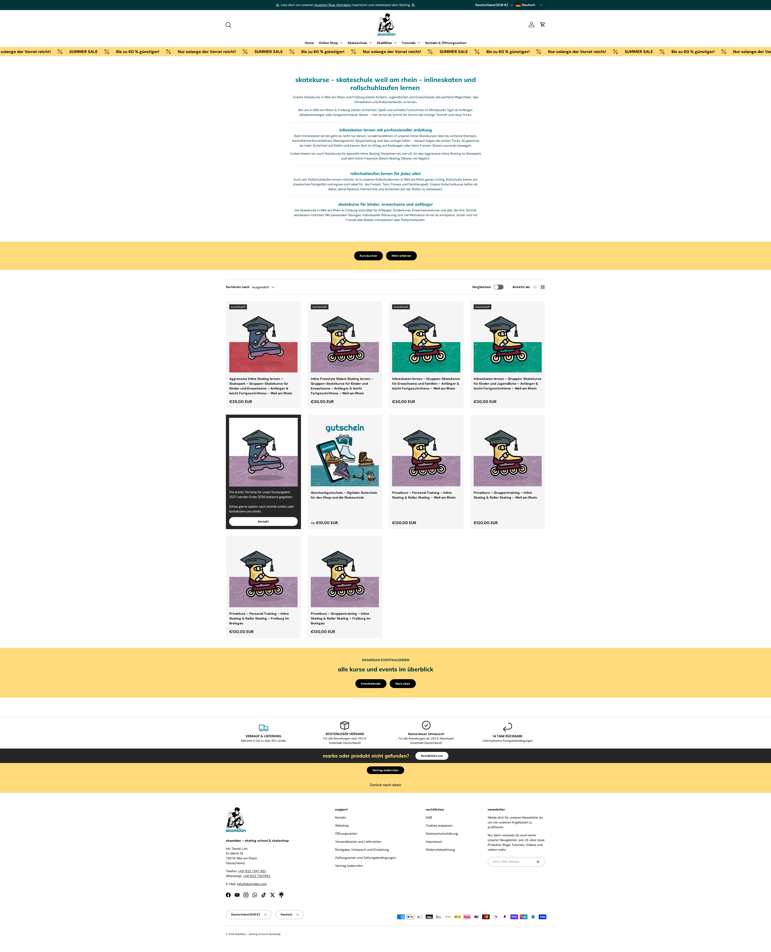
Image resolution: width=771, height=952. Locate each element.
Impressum (434, 842)
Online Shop (328, 43)
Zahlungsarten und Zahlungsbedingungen (365, 858)
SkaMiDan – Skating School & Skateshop (258, 934)
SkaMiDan (384, 43)
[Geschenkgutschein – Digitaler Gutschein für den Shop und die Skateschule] (345, 452)
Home (309, 43)
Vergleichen (481, 287)
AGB (429, 817)
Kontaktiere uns (432, 756)
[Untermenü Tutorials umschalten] (418, 42)
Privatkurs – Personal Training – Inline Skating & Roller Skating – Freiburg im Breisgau (259, 618)
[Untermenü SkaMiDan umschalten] (395, 42)
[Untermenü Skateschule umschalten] (370, 42)
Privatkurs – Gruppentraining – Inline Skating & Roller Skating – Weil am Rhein (505, 495)
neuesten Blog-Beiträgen (282, 5)
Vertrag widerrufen (385, 770)
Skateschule (357, 43)
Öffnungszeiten (346, 833)
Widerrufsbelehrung (440, 850)
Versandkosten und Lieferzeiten (358, 842)
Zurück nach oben (385, 785)
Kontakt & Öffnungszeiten (445, 43)
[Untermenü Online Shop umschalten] (341, 42)
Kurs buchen (368, 256)
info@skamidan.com (252, 884)
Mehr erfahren (401, 256)
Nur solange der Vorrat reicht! (166, 51)
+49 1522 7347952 (256, 876)
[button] (542, 24)
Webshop (342, 825)
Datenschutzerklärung (442, 833)
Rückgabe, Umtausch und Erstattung (362, 850)
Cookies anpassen (439, 825)
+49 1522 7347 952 (252, 871)
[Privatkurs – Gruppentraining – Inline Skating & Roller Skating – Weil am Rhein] (508, 452)
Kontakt (263, 521)
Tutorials (409, 43)
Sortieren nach (238, 287)
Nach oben (402, 683)
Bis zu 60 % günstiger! (97, 51)
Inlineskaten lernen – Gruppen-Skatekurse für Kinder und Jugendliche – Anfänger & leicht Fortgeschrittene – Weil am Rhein (508, 384)
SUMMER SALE (43, 51)
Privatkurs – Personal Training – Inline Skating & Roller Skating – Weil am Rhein (424, 495)
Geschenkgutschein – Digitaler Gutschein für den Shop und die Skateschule (344, 495)
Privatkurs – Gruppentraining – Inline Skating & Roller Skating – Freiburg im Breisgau (340, 618)
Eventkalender (371, 683)
